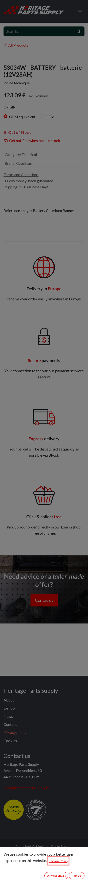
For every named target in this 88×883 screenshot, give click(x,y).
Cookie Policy (58, 861)
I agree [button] (77, 875)
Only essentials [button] (56, 875)
